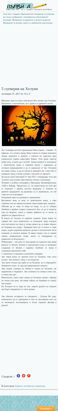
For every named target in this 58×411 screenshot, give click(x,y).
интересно (29, 386)
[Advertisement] (29, 56)
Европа (18, 386)
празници (40, 386)
